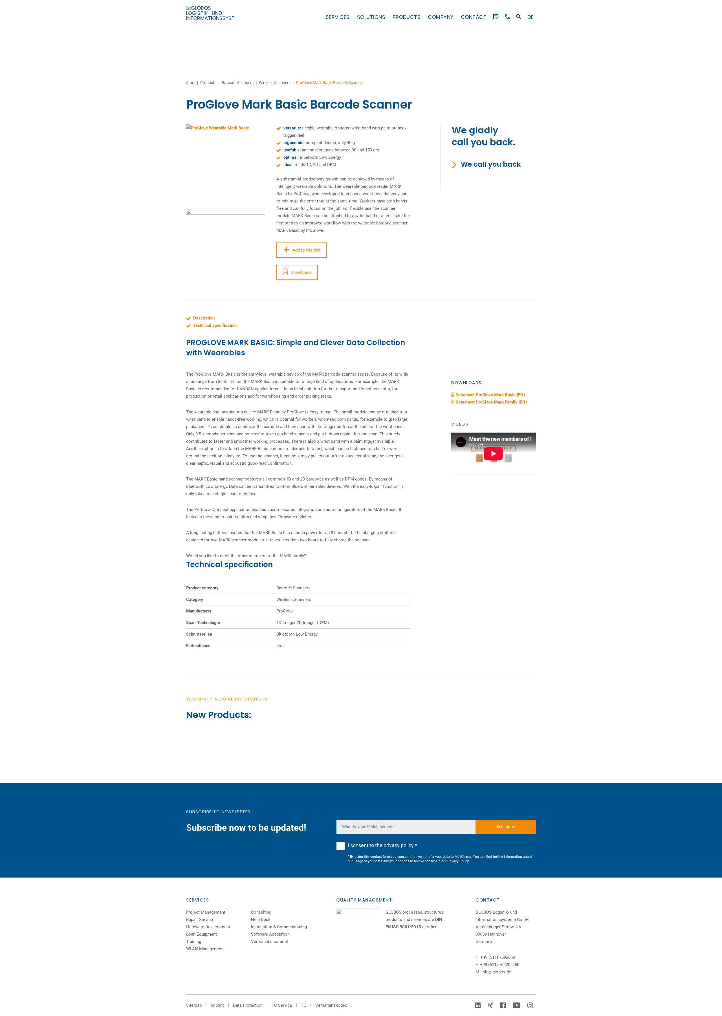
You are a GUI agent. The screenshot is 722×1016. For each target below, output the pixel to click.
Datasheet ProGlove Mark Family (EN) (490, 402)
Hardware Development (208, 926)
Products (407, 17)
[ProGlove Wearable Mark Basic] (225, 163)
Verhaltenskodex (331, 1005)
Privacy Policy (458, 861)
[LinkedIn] (478, 1005)
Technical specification (215, 325)
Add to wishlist (306, 250)
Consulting (261, 912)
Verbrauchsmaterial (269, 941)
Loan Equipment (201, 934)
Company (441, 17)
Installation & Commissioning (279, 926)
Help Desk (260, 919)
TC (303, 1005)
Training (193, 941)
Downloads (301, 272)
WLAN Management (205, 948)
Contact (474, 17)
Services (338, 17)
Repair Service (199, 919)
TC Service (282, 1005)
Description (204, 318)
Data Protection (248, 1005)
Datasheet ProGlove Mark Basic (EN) (489, 394)
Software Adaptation (270, 934)
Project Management (205, 912)
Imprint (217, 1005)
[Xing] (491, 1005)
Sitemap (194, 1005)
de (530, 17)
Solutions (371, 17)
